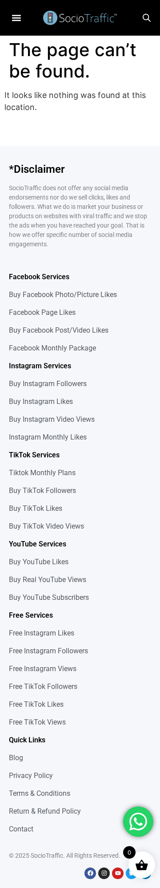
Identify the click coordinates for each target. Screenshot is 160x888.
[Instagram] (104, 873)
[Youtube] (118, 873)
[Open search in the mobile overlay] (146, 18)
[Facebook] (90, 873)
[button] (16, 17)
